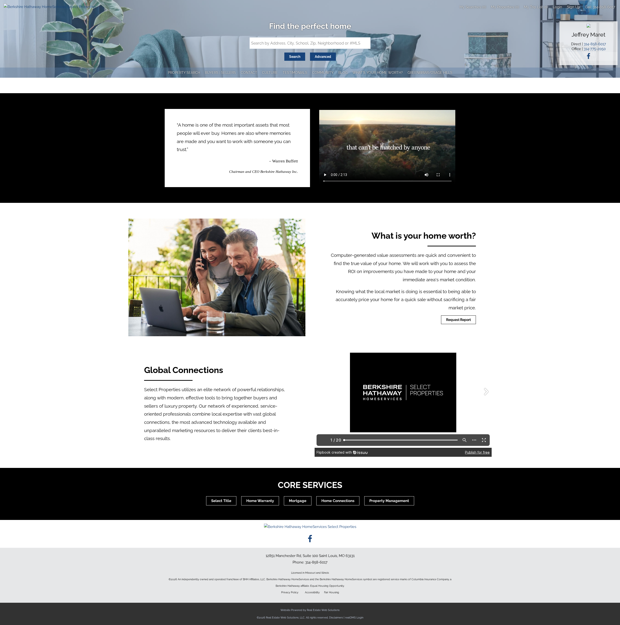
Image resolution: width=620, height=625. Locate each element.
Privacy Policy (289, 592)
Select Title (221, 501)
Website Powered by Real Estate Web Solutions (310, 610)
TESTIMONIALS (295, 73)
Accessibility (312, 592)
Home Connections (337, 501)
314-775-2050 (595, 49)
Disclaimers (336, 617)
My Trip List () (536, 7)
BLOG (343, 73)
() (472, 7)
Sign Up (573, 7)
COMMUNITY (322, 73)
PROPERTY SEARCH (184, 73)
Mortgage (297, 501)
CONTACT (249, 73)
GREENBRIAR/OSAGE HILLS (430, 73)
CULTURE (270, 73)
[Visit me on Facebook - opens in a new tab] (588, 56)
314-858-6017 (604, 7)
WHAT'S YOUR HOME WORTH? (377, 73)
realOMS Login (354, 617)
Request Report (458, 320)
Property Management (389, 501)
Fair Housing (331, 592)
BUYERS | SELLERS (220, 73)
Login (557, 7)
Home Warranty (260, 501)
